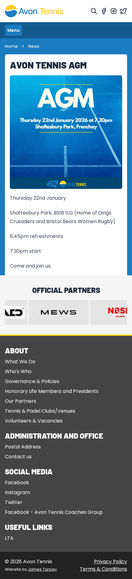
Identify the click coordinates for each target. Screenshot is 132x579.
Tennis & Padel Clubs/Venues (40, 410)
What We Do (20, 361)
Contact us (18, 456)
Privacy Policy (110, 561)
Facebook (17, 482)
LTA (9, 538)
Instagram (17, 492)
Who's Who (18, 371)
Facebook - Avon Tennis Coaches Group (54, 512)
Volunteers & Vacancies (34, 420)
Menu (13, 30)
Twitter (13, 502)
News (33, 46)
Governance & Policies (32, 381)
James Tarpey (42, 569)
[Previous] (16, 312)
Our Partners (20, 401)
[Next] (116, 312)
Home (11, 46)
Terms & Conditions (103, 569)
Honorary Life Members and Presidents (52, 391)
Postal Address (23, 446)
